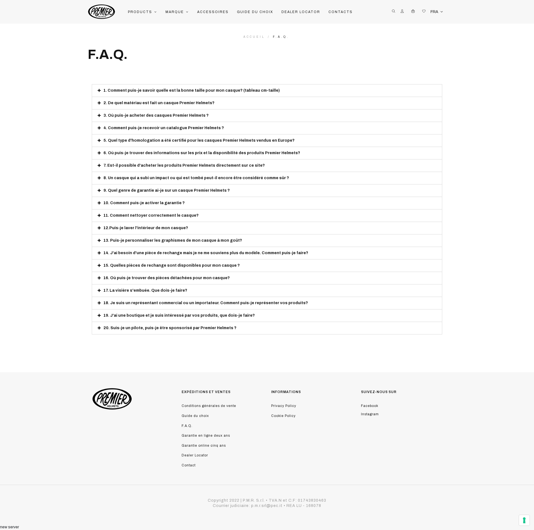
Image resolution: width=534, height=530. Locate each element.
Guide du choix (195, 416)
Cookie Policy (283, 416)
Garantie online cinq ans (204, 446)
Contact (189, 465)
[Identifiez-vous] (402, 12)
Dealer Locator (195, 455)
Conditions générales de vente (209, 406)
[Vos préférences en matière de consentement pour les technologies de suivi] (524, 520)
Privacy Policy (283, 406)
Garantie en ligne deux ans (206, 436)
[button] (142, 12)
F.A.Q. (187, 426)
